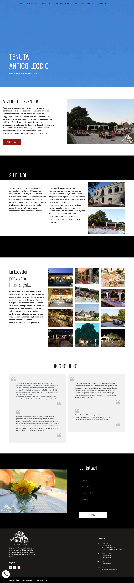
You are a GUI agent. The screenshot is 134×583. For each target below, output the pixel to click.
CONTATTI (102, 3)
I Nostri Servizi (31, 3)
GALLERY (90, 3)
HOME (19, 3)
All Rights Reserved (41, 580)
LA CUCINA (79, 3)
